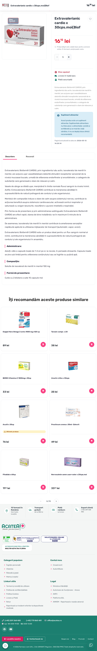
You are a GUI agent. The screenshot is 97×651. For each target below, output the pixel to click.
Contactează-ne (36, 639)
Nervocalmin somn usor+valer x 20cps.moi (69, 474)
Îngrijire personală (13, 565)
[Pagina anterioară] (40, 501)
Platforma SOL (58, 598)
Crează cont (57, 565)
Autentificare (58, 569)
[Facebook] (4, 629)
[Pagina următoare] (56, 501)
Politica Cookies (12, 594)
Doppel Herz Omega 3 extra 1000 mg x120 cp (21, 332)
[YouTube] (10, 629)
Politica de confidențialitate (16, 590)
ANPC (55, 594)
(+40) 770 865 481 (34, 620)
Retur (8, 602)
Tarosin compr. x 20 (59, 332)
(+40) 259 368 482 (13, 620)
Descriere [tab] (10, 156)
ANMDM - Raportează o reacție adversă (68, 602)
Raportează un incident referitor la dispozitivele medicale (24, 607)
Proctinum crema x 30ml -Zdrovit (65, 424)
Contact (91, 639)
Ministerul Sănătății (60, 586)
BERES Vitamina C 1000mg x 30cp (17, 378)
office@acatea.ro (54, 620)
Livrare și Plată (12, 598)
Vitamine (9, 569)
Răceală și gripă (12, 573)
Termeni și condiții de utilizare (17, 586)
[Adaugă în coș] (43, 344)
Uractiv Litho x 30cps (60, 378)
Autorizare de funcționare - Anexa (66, 590)
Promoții (81, 639)
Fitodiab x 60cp (9, 474)
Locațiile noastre (14, 639)
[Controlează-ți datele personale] (5, 645)
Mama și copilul (12, 577)
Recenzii (30, 156)
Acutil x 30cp (8, 424)
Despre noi (65, 639)
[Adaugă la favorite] (90, 19)
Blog (73, 639)
